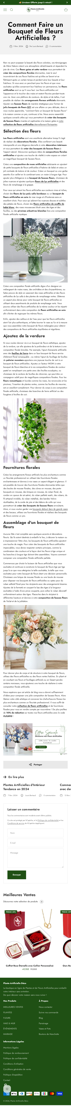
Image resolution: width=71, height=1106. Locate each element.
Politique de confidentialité (48, 820)
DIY (29, 107)
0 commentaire (55, 46)
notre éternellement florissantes (33, 122)
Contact (6, 1080)
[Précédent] (3, 2)
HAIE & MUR (9, 1023)
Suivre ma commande (48, 1012)
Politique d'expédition (13, 1074)
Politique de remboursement (16, 1053)
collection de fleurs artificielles (32, 705)
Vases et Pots (45, 1028)
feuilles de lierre (20, 353)
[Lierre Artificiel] (35, 430)
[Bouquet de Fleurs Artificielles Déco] (35, 637)
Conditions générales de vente (17, 1069)
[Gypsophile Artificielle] (35, 250)
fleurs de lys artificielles (47, 181)
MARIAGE (8, 1034)
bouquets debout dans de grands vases (50, 509)
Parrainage (43, 1023)
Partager (38, 764)
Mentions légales (10, 1047)
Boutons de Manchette (49, 1034)
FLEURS (6, 1017)
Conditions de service (15, 823)
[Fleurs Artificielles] (35, 739)
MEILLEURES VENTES (13, 1007)
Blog (41, 1017)
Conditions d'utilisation (13, 1063)
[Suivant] (67, 2)
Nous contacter (45, 1007)
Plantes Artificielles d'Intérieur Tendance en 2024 (24, 787)
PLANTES (7, 1012)
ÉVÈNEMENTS (10, 1028)
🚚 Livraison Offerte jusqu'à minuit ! (35, 2)
